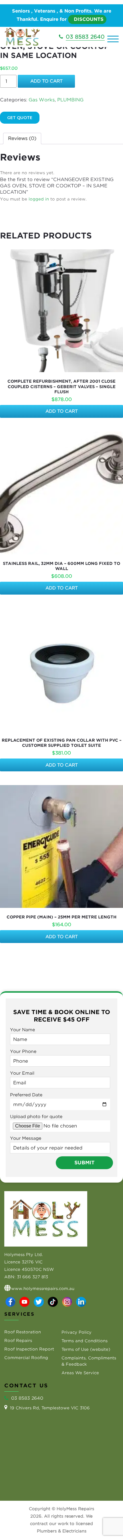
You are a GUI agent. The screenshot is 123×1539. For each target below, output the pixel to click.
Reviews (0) (22, 138)
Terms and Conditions (84, 1341)
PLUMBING (70, 100)
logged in (39, 199)
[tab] (22, 138)
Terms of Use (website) (85, 1349)
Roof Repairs (18, 1340)
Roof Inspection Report (29, 1349)
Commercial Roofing (26, 1357)
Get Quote (19, 117)
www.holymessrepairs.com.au (42, 1288)
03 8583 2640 (85, 37)
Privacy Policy (76, 1332)
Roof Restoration (22, 1332)
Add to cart (46, 81)
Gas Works (42, 100)
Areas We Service (80, 1373)
